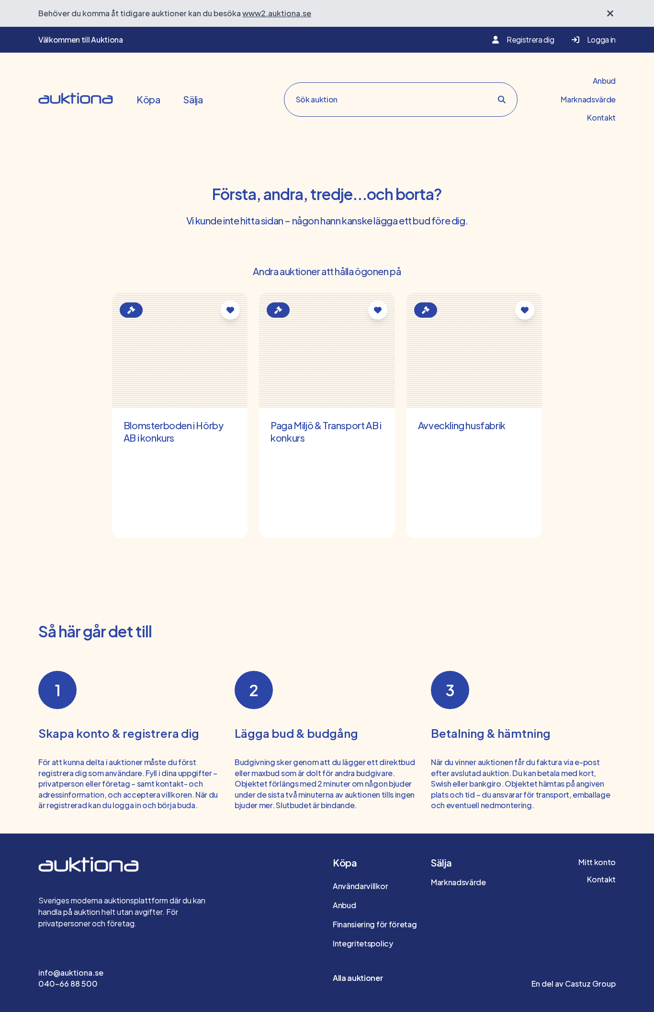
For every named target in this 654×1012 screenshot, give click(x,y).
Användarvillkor (360, 886)
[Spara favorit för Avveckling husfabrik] (524, 310)
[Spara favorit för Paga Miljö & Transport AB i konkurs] (377, 310)
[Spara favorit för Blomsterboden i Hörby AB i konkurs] (230, 310)
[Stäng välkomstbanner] (610, 13)
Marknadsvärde (588, 99)
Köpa (148, 99)
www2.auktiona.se (276, 13)
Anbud (604, 81)
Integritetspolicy (363, 943)
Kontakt (601, 117)
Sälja (193, 99)
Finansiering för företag (375, 924)
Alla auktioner (358, 978)
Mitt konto (597, 862)
